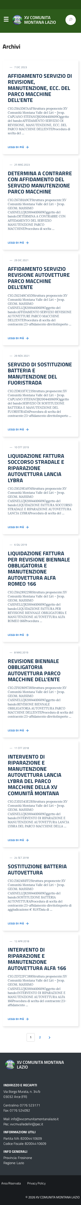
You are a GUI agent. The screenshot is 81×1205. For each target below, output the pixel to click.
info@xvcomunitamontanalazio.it (35, 1118)
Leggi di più (17, 147)
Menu (6, 20)
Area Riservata (11, 1183)
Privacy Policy (36, 1183)
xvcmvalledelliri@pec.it (26, 1124)
